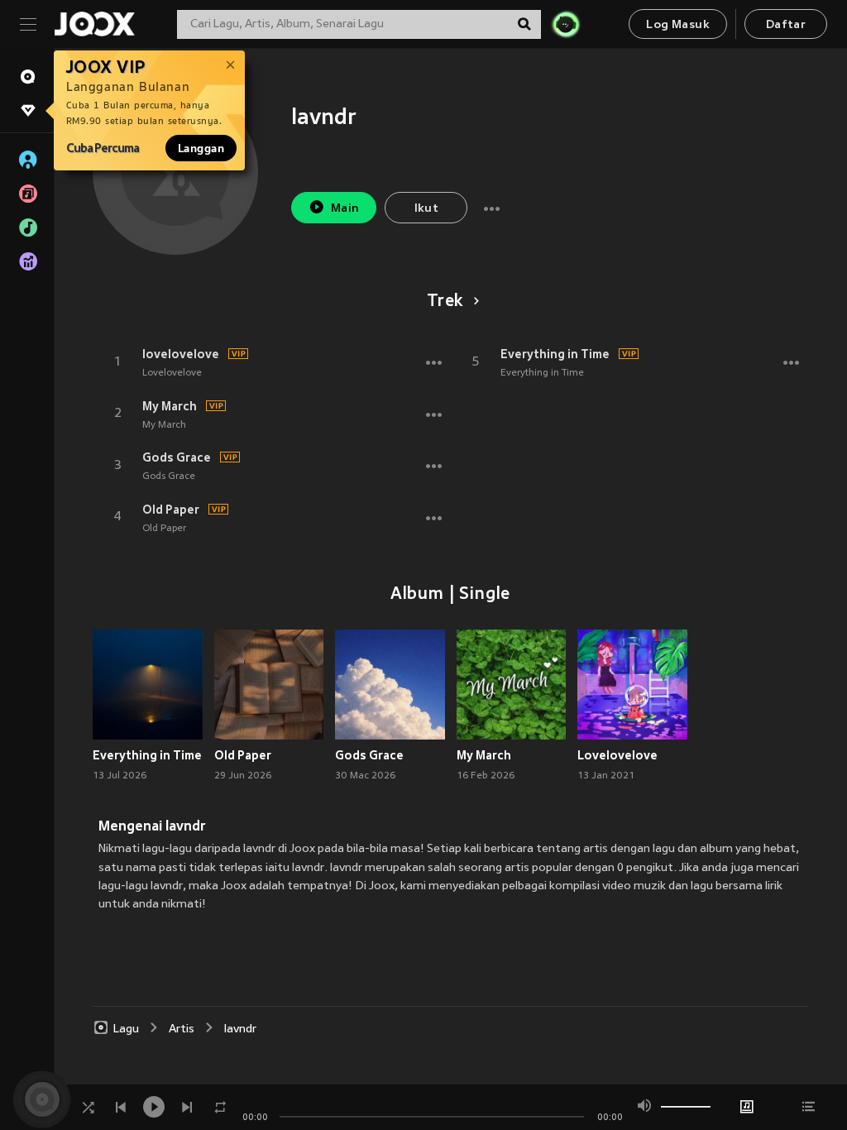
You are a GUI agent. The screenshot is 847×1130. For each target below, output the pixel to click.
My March (169, 406)
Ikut (426, 209)
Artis (181, 1029)
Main (345, 209)
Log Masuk (678, 25)
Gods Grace (176, 457)
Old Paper (170, 509)
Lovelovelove (172, 373)
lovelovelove (180, 354)
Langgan (201, 148)
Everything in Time (555, 354)
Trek (445, 302)
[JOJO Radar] (565, 24)
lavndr (240, 1029)
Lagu (126, 1029)
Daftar (786, 25)
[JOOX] (94, 24)
